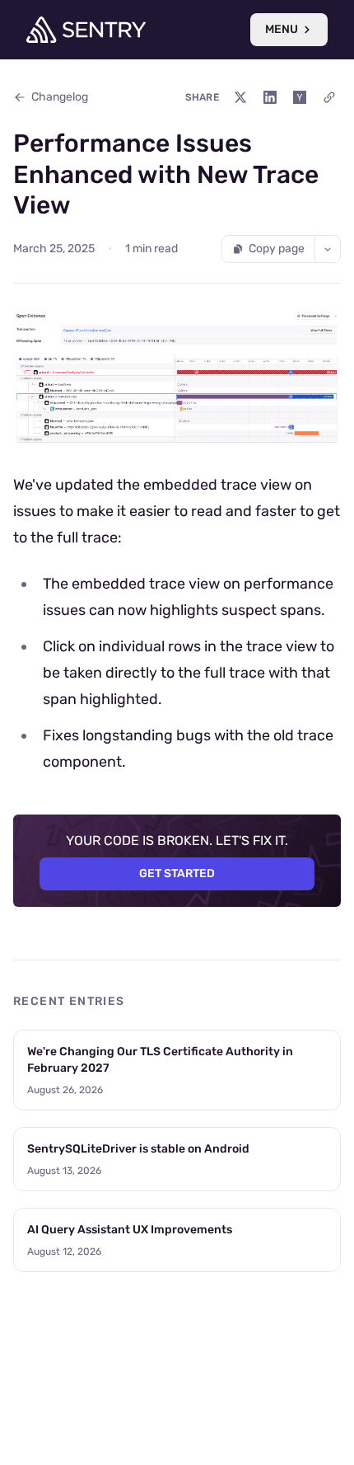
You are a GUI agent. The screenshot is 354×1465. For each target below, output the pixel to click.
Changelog (59, 97)
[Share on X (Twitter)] (240, 97)
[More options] (327, 249)
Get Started (177, 873)
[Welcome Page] (86, 29)
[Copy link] (329, 97)
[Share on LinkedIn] (270, 97)
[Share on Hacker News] (299, 97)
